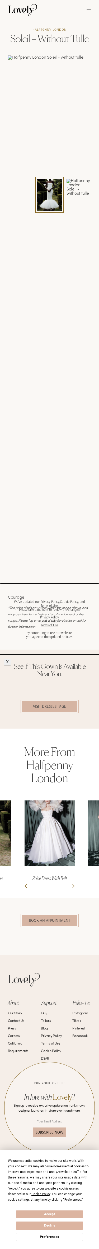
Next (73, 886)
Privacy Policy (51, 1036)
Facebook (79, 1036)
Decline (49, 1225)
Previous (26, 886)
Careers (14, 1036)
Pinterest (78, 1028)
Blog (44, 1028)
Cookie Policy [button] (40, 1194)
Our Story (15, 1013)
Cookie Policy (51, 1051)
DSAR (45, 1058)
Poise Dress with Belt (49, 879)
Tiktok (76, 1021)
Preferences (49, 1237)
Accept (49, 1214)
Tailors (46, 1021)
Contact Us (16, 1021)
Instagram (80, 1013)
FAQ (44, 1013)
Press (12, 1028)
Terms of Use (50, 1043)
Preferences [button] (72, 1199)
